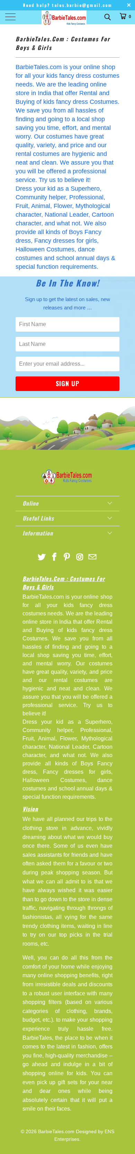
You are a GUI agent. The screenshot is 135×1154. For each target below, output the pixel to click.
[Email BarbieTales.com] (93, 557)
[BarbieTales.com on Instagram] (80, 557)
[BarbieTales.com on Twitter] (42, 557)
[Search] (107, 17)
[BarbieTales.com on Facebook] (54, 557)
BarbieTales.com (56, 1131)
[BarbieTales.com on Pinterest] (67, 557)
